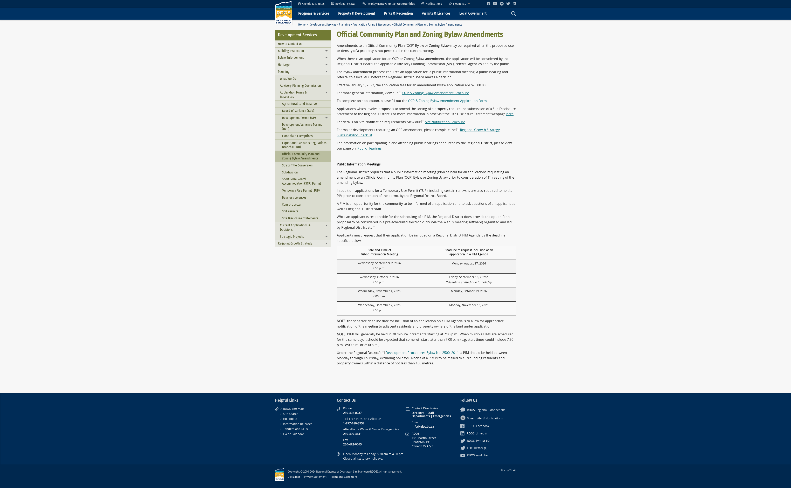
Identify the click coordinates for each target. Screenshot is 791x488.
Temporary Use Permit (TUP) (301, 190)
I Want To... (459, 4)
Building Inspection (291, 51)
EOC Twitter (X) (477, 448)
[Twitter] (508, 3)
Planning (344, 24)
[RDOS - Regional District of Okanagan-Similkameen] (283, 12)
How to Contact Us (290, 44)
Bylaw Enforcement (291, 58)
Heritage (284, 65)
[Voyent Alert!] (502, 4)
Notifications (434, 4)
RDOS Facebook (478, 426)
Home (301, 24)
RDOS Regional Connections (486, 410)
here (510, 114)
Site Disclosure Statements (300, 218)
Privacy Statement (315, 476)
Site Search (290, 414)
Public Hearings (369, 148)
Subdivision (290, 172)
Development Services (322, 24)
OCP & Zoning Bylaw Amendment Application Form (447, 101)
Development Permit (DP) (299, 118)
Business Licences (294, 197)
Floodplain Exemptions (297, 136)
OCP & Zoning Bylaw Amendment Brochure (435, 93)
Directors (418, 413)
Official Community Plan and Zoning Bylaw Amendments (301, 156)
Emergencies (442, 416)
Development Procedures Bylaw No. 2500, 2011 (422, 353)
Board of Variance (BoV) (298, 111)
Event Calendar (293, 434)
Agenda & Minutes (313, 4)
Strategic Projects (292, 237)
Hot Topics (290, 419)
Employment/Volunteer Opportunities (391, 4)
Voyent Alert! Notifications (485, 418)
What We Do (288, 79)
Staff (431, 413)
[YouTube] (495, 3)
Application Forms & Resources (372, 24)
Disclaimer (294, 476)
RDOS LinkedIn (477, 433)
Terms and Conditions (343, 476)
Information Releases (297, 424)
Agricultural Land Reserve (299, 104)
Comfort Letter (292, 204)
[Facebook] (488, 3)
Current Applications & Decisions (295, 227)
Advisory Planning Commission (300, 86)
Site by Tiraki (508, 470)
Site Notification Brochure (445, 122)
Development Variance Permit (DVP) (302, 127)
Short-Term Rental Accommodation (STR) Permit (301, 181)
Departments (421, 416)
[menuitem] (311, 4)
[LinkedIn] (514, 3)
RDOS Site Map (293, 409)
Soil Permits (290, 211)
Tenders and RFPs (295, 429)
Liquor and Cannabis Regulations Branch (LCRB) (304, 145)
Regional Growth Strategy (295, 243)
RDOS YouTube (477, 455)
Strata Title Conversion (297, 165)
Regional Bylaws (345, 4)
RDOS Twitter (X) (478, 440)
